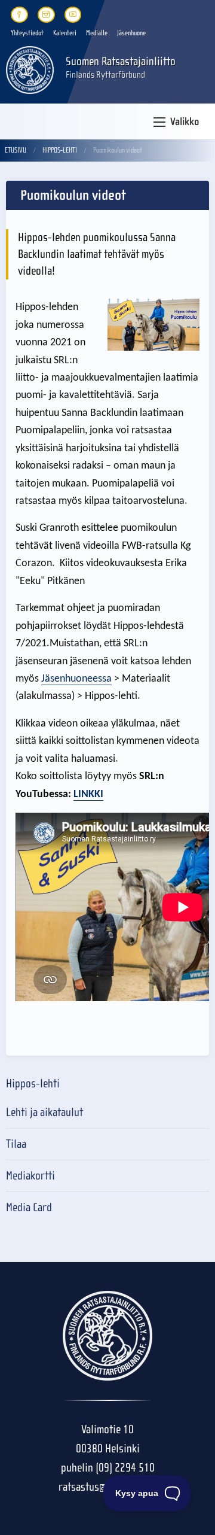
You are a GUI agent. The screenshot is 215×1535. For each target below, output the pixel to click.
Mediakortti (30, 1176)
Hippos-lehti (59, 150)
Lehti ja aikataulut (44, 1112)
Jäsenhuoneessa (76, 679)
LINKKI (88, 794)
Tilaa (16, 1144)
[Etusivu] (30, 69)
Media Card (29, 1207)
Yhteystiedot (27, 33)
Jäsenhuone (131, 33)
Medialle (97, 33)
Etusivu (15, 150)
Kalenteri (64, 33)
